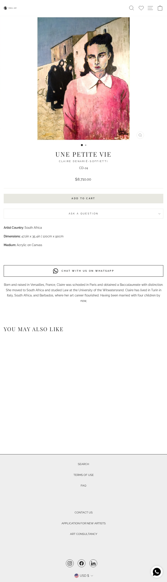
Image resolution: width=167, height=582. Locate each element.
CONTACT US (84, 512)
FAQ (83, 485)
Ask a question (83, 213)
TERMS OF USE (83, 475)
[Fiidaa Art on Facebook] (81, 563)
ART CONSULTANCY (83, 534)
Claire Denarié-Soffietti (83, 161)
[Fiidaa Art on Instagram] (70, 563)
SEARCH (83, 464)
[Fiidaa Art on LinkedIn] (93, 563)
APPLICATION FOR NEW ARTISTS (84, 523)
